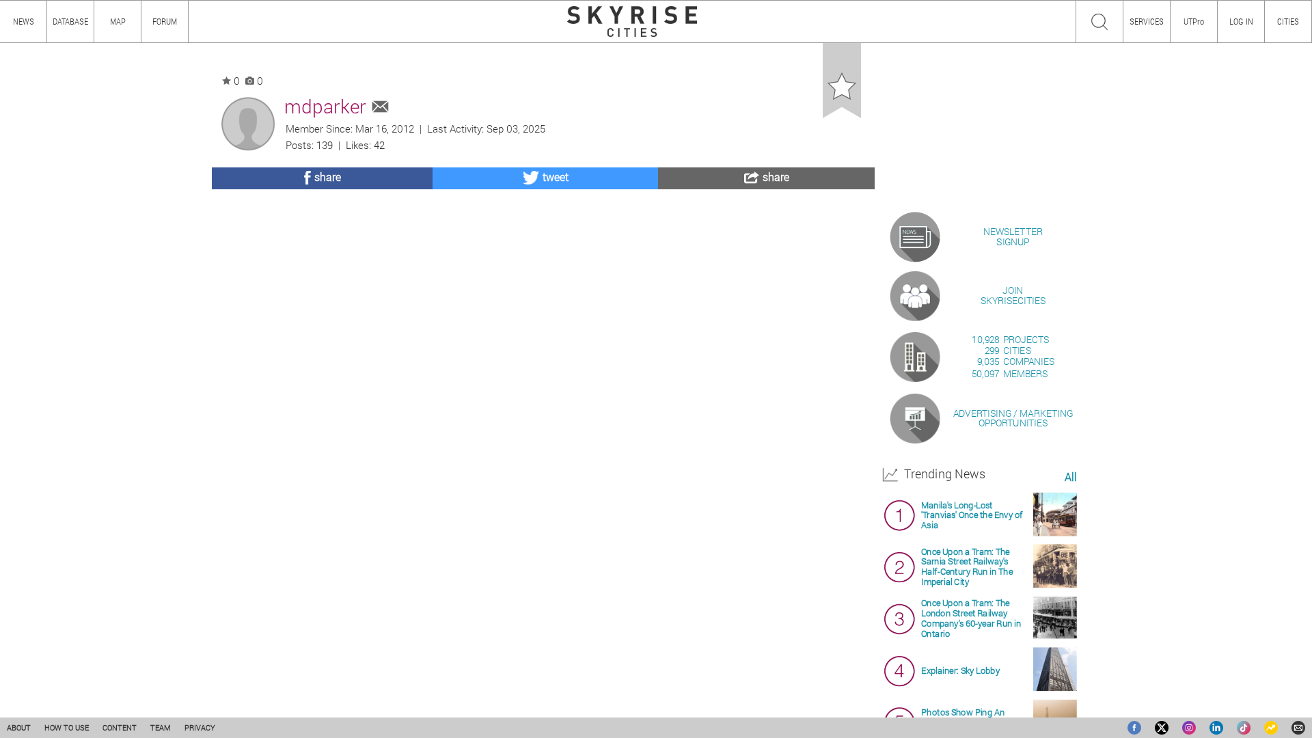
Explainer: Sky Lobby (960, 670)
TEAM (160, 727)
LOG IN (1241, 21)
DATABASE (70, 21)
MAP (118, 21)
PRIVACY (199, 727)
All (1070, 477)
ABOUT (19, 727)
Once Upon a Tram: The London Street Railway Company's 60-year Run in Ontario (971, 618)
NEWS (23, 21)
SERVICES (1147, 21)
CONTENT (119, 727)
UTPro (1194, 21)
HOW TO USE (66, 727)
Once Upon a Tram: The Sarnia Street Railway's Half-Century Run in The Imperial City (967, 566)
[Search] (1099, 22)
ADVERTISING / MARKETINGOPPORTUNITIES (1013, 418)
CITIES (1288, 21)
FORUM (164, 21)
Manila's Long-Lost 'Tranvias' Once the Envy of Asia (971, 515)
